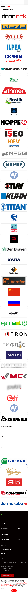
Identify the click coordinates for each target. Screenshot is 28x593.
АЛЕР (2, 437)
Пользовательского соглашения (8, 585)
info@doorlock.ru (7, 571)
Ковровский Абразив (6, 426)
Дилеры (3, 545)
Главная (3, 6)
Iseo (2, 447)
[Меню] (26, 2)
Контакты (4, 553)
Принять (14, 590)
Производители (6, 549)
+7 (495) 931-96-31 (7, 568)
